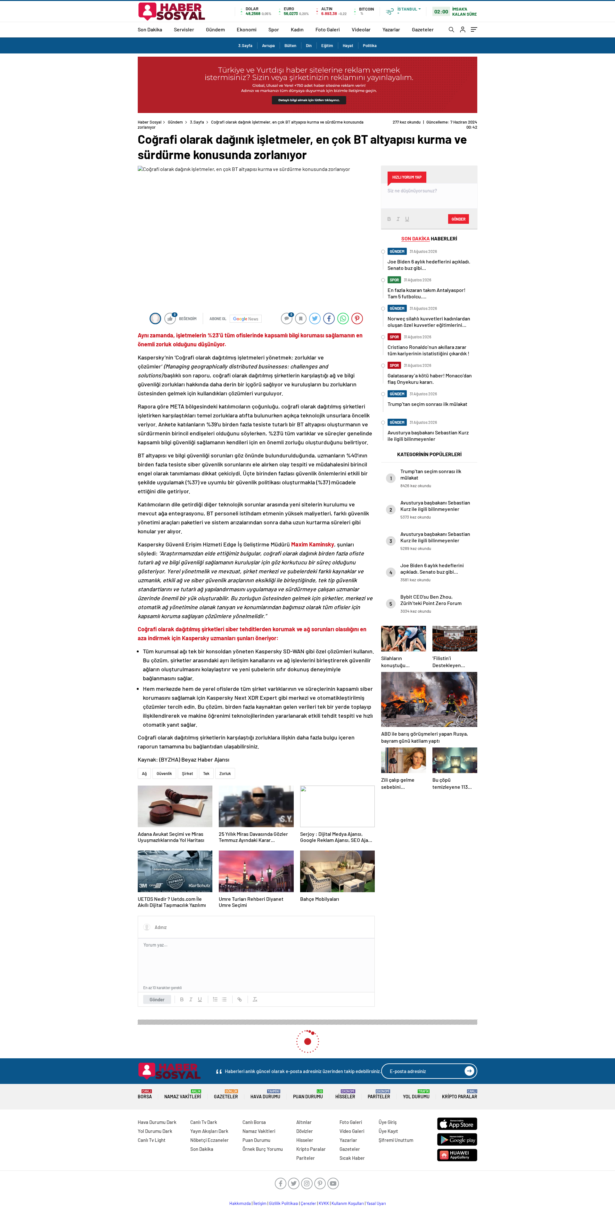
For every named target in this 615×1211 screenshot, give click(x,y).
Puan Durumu (308, 1094)
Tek (206, 773)
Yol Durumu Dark (155, 1131)
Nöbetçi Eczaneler (209, 1140)
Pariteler (379, 1094)
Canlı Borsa (254, 1122)
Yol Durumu (416, 1094)
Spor (273, 29)
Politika (370, 45)
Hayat (348, 45)
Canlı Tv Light (152, 1140)
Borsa (145, 1094)
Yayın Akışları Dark (209, 1131)
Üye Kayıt (388, 1131)
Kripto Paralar (459, 1094)
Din (309, 45)
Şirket (187, 773)
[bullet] (224, 999)
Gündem (215, 29)
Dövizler (304, 1131)
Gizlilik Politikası (283, 1203)
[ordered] (215, 999)
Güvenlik (164, 773)
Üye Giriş (388, 1122)
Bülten (290, 45)
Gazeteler (423, 29)
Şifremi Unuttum (396, 1140)
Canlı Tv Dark (203, 1122)
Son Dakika (150, 29)
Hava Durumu (265, 1094)
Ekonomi (247, 29)
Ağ (144, 773)
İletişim (259, 1203)
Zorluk (225, 773)
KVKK (324, 1203)
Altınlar (304, 1122)
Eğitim (327, 45)
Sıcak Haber (352, 1158)
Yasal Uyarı (376, 1203)
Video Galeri (352, 1131)
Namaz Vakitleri (182, 1094)
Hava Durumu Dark (157, 1122)
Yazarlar (391, 29)
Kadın (297, 29)
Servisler (184, 29)
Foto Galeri (328, 29)
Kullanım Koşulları (348, 1203)
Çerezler (308, 1203)
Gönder (157, 999)
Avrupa (268, 45)
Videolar (361, 29)
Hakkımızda (240, 1203)
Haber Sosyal (149, 122)
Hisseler (345, 1094)
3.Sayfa (245, 45)
